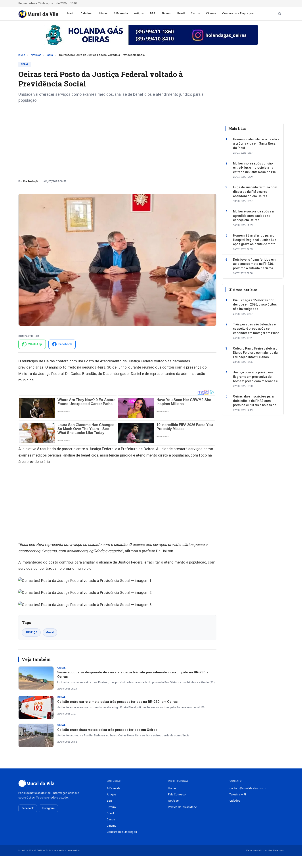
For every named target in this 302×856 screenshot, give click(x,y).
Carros (195, 13)
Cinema (211, 13)
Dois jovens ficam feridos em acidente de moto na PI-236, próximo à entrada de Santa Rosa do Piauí (254, 264)
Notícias (36, 55)
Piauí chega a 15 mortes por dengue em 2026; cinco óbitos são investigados (255, 304)
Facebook (28, 808)
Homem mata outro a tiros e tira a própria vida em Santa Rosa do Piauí (256, 143)
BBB (152, 13)
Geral (50, 55)
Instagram (48, 808)
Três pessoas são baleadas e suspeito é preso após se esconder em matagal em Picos (256, 328)
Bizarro (166, 13)
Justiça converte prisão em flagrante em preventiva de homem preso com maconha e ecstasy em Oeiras (255, 377)
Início (70, 13)
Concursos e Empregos (238, 13)
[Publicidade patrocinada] (151, 35)
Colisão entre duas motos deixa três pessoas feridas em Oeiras (107, 730)
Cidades (86, 13)
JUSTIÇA (31, 632)
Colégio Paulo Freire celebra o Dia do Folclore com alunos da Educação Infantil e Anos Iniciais (255, 352)
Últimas (102, 13)
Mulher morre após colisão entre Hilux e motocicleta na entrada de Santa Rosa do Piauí (255, 167)
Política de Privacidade (182, 807)
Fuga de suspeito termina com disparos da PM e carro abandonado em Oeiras (255, 191)
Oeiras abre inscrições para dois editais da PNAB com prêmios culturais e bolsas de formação (254, 401)
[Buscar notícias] (280, 14)
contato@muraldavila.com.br (247, 788)
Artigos (139, 13)
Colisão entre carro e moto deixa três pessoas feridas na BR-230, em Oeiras (117, 702)
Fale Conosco (177, 794)
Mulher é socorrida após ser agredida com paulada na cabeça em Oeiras (254, 216)
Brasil (181, 13)
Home (172, 788)
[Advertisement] (117, 139)
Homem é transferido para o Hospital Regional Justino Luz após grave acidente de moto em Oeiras (254, 240)
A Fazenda (121, 13)
